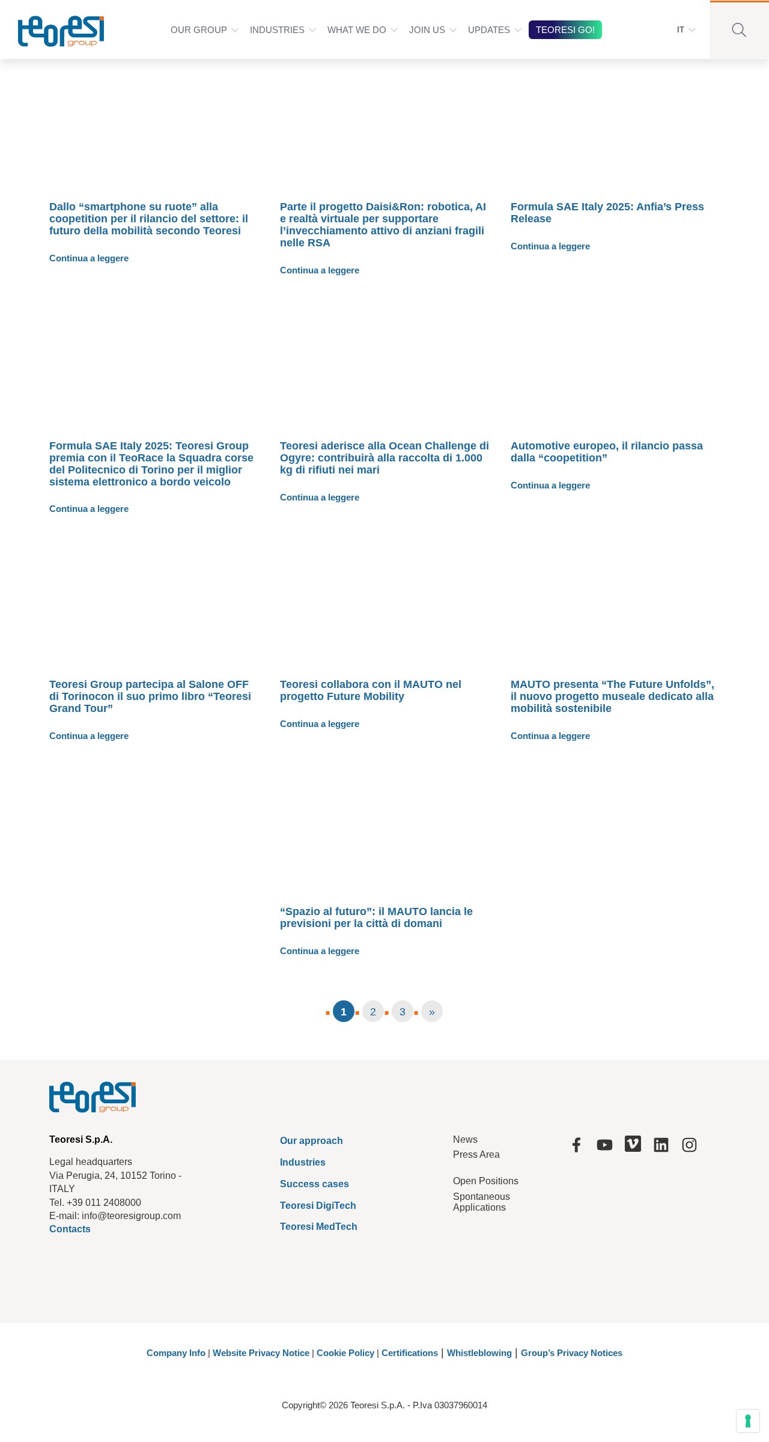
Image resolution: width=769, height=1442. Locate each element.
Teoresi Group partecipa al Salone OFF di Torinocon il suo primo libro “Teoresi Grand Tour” (150, 696)
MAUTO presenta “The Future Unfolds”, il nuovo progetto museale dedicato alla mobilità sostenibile (612, 696)
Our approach (311, 1141)
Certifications (409, 1353)
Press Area (476, 1154)
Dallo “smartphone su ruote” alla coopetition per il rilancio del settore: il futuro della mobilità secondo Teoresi (148, 219)
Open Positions (485, 1181)
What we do (356, 30)
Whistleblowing (479, 1353)
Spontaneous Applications (481, 1201)
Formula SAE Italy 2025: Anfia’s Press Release (607, 213)
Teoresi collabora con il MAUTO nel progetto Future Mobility (370, 690)
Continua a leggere (89, 258)
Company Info (176, 1353)
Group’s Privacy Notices (571, 1353)
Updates (489, 30)
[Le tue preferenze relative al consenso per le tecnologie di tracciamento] (748, 1421)
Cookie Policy (345, 1353)
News (465, 1139)
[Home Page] (53, 29)
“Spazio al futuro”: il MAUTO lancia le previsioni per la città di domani (376, 917)
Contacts (70, 1229)
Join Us (427, 30)
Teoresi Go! (565, 30)
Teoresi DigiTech (318, 1205)
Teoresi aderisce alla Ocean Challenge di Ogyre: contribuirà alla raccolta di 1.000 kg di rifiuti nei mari (384, 458)
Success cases (314, 1184)
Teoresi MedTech (318, 1226)
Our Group (199, 30)
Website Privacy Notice (261, 1353)
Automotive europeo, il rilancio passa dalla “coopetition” (607, 452)
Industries (277, 30)
